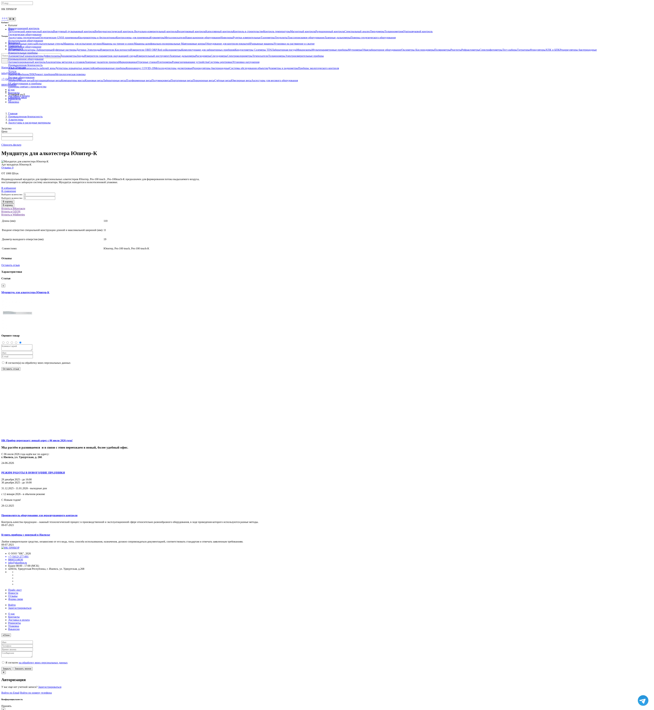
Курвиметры (157, 37)
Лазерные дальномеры (337, 37)
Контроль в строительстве (248, 31)
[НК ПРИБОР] (10, 547)
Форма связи (15, 599)
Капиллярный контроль (219, 31)
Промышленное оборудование (26, 59)
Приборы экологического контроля (318, 68)
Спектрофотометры (491, 49)
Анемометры (15, 55)
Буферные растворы (64, 49)
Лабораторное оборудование (24, 46)
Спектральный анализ (357, 31)
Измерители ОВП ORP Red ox (147, 49)
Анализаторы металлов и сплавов (65, 62)
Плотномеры (164, 62)
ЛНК (32, 74)
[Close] (3, 672)
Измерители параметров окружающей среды (110, 55)
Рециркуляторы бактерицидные (578, 49)
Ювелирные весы (241, 80)
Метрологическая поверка (70, 74)
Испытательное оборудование (25, 40)
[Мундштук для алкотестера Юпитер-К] (17, 329)
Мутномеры (355, 49)
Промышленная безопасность (25, 65)
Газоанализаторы (33, 55)
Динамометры (68, 55)
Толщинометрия (393, 31)
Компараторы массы (73, 80)
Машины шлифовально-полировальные (157, 43)
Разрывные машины (262, 43)
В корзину (8, 201)
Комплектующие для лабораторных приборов (208, 49)
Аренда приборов (18, 74)
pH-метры (14, 49)
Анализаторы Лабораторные (36, 49)
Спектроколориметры (239, 55)
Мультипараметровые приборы (330, 49)
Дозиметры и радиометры (283, 68)
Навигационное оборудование (203, 37)
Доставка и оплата (19, 95)
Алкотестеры (15, 68)
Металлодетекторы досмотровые (173, 68)
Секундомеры (219, 55)
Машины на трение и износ (118, 43)
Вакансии (14, 629)
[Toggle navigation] (12, 19)
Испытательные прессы (22, 43)
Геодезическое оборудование (25, 34)
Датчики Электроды (88, 49)
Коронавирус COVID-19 (140, 68)
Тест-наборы (509, 49)
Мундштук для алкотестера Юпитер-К (25, 292)
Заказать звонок (23, 668)
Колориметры (173, 49)
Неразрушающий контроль (23, 28)
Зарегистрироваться (19, 608)
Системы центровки (220, 62)
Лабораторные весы (114, 80)
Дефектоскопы (51, 55)
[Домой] (1, 19)
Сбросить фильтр (11, 144)
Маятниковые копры (193, 43)
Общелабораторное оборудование (381, 49)
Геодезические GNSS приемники (59, 37)
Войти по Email (10, 692)
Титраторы (523, 49)
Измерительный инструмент (152, 55)
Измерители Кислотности (115, 49)
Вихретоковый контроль (191, 31)
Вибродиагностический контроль (114, 31)
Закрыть (7, 668)
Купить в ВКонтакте (13, 208)
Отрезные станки (147, 62)
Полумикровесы (161, 80)
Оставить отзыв (10, 265)
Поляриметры (442, 49)
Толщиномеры (276, 55)
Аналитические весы (20, 80)
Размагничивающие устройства (190, 62)
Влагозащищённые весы (47, 80)
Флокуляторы (538, 49)
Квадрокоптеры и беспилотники (97, 37)
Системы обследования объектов (248, 68)
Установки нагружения (245, 62)
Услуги (12, 71)
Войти (12, 604)
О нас (11, 89)
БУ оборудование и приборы (25, 83)
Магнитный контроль (302, 31)
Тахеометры (268, 37)
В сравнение (8, 191)
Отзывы (13, 596)
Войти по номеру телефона (36, 692)
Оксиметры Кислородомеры (417, 49)
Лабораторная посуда (284, 49)
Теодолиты (281, 37)
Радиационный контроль (329, 31)
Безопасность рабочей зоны (39, 68)
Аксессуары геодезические (24, 37)
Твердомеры (377, 31)
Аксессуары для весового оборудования (274, 80)
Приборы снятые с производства (27, 86)
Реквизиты (14, 98)
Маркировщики (128, 62)
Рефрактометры (470, 49)
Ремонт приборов (45, 74)
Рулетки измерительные (247, 37)
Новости (13, 593)
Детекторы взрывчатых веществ (74, 68)
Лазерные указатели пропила (102, 62)
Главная (12, 113)
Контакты (14, 92)
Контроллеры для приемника (133, 37)
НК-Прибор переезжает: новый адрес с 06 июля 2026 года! (37, 440)
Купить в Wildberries (13, 214)
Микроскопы (304, 49)
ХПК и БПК (553, 49)
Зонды (80, 55)
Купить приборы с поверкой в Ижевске (25, 534)
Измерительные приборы (23, 52)
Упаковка (13, 101)
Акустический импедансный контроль (30, 31)
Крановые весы (94, 80)
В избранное (8, 188)
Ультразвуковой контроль (418, 31)
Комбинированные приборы (109, 68)
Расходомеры (203, 55)
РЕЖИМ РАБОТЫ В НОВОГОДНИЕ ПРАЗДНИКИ (33, 472)
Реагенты (455, 49)
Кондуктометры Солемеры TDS (253, 49)
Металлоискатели (175, 37)
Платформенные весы (139, 80)
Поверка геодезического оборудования (373, 37)
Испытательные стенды (49, 43)
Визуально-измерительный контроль (155, 31)
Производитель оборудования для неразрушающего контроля (39, 515)
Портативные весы (182, 80)
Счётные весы (222, 80)
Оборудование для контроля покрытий (227, 43)
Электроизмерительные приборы (304, 55)
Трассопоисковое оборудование (306, 37)
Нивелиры (227, 37)
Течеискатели (260, 55)
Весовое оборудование (21, 77)
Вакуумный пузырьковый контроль (74, 31)
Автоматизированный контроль (26, 62)
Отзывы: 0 (7, 167)
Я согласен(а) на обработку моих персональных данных (38, 362)
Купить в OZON (10, 211)
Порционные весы (203, 80)
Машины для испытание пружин (82, 43)
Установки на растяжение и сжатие (294, 43)
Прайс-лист (15, 589)
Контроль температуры (276, 31)
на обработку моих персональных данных (43, 662)
